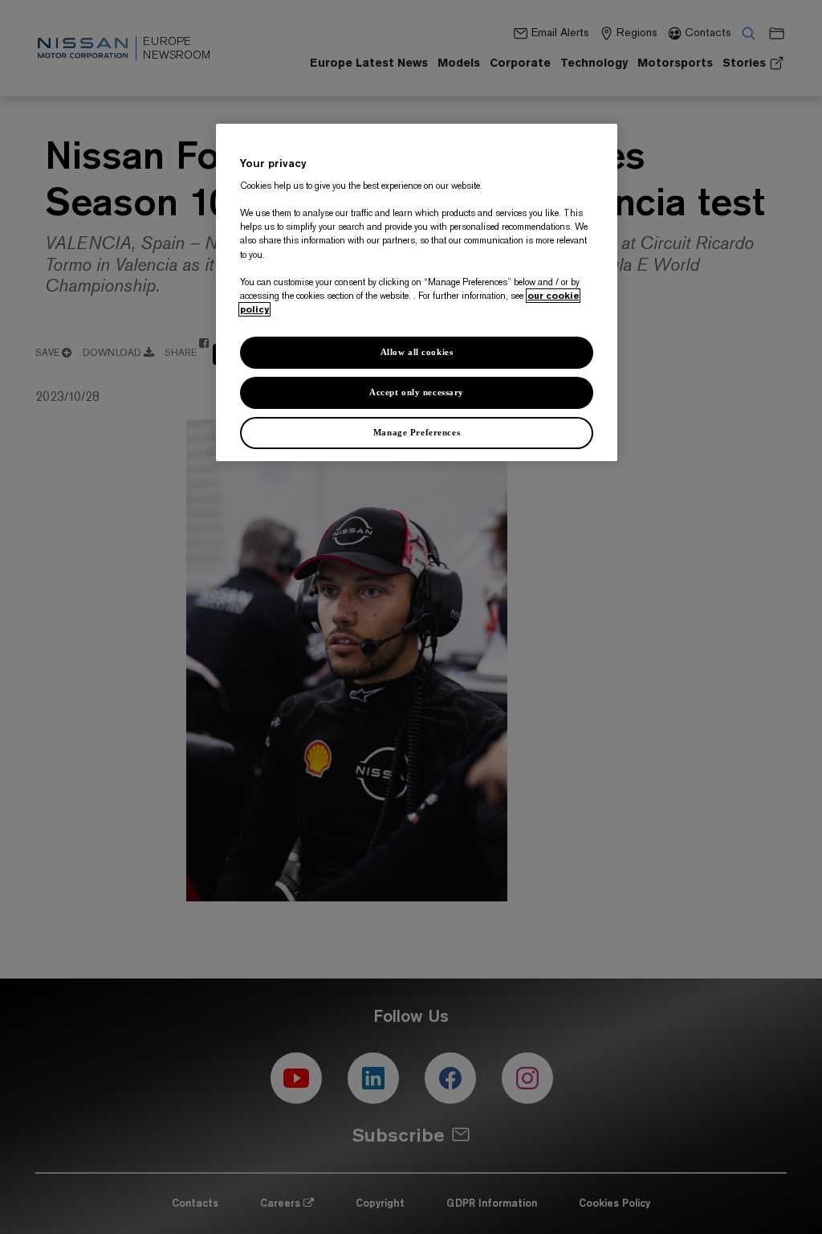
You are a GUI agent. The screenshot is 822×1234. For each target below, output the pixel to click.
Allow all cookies (417, 352)
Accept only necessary (416, 392)
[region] (416, 292)
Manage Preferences (416, 432)
